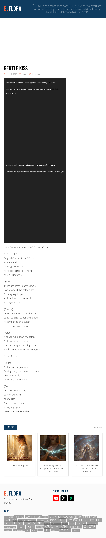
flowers (31, 520)
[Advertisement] (53, 37)
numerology (92, 524)
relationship (19, 530)
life (98, 520)
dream (78, 517)
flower (22, 520)
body (45, 517)
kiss (33, 74)
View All (98, 427)
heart (83, 520)
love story (34, 523)
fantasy (10, 520)
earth (85, 517)
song (38, 74)
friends (54, 520)
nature (81, 523)
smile (34, 530)
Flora (12, 9)
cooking (55, 516)
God (62, 520)
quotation (56, 526)
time (47, 530)
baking (19, 516)
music (72, 524)
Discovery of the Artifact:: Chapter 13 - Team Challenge (86, 468)
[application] (35, 119)
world (76, 530)
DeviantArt (71, 498)
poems (40, 527)
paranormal (10, 527)
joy (92, 520)
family (93, 517)
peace (21, 526)
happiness (72, 520)
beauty (37, 516)
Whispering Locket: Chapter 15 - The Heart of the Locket (53, 468)
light (8, 523)
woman (65, 530)
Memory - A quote (19, 465)
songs (24, 74)
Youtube (56, 498)
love (18, 523)
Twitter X (63, 498)
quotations (75, 527)
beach (29, 516)
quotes (8, 530)
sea (27, 530)
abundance (9, 517)
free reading (43, 520)
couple (68, 516)
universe (55, 530)
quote (89, 526)
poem (30, 526)
